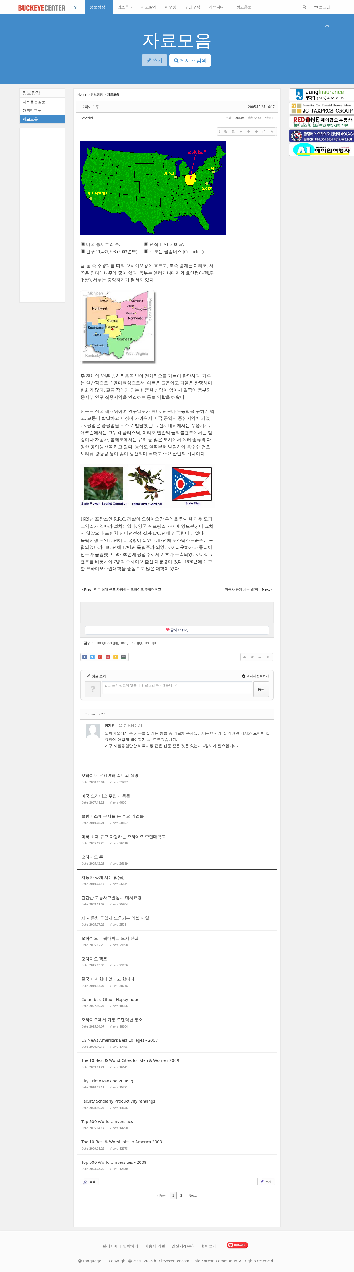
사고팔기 (149, 6)
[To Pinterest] (108, 657)
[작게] (233, 131)
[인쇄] (264, 131)
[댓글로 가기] (256, 131)
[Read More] (177, 778)
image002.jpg (131, 643)
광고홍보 (244, 6)
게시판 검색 (192, 60)
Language (91, 1260)
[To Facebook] (84, 657)
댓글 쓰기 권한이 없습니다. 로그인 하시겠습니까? (140, 685)
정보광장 (98, 6)
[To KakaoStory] (115, 657)
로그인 (324, 6)
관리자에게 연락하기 (120, 1245)
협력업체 (209, 1245)
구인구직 (192, 6)
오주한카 (87, 117)
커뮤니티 (217, 6)
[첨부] (272, 131)
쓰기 (268, 1182)
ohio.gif (150, 643)
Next (192, 1196)
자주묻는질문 (34, 101)
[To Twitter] (92, 657)
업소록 (123, 6)
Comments (95, 714)
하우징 (170, 6)
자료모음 (177, 39)
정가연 (110, 725)
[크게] (225, 131)
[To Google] (100, 657)
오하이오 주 (90, 106)
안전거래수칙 (183, 1245)
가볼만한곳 (32, 110)
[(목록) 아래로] (249, 131)
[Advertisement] (177, 611)
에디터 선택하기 (257, 676)
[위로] (241, 131)
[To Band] (123, 657)
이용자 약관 (155, 1245)
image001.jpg (107, 643)
